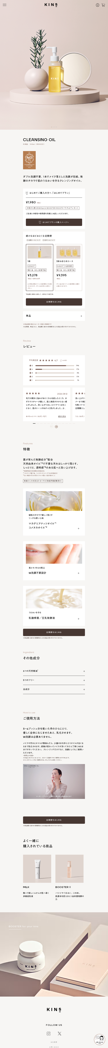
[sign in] (99, 5)
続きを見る (62, 416)
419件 (65, 360)
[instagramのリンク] (48, 1033)
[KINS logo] (51, 5)
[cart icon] (103, 5)
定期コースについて (34, 240)
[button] (34, 423)
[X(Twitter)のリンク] (59, 1033)
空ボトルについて (49, 240)
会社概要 (54, 1042)
